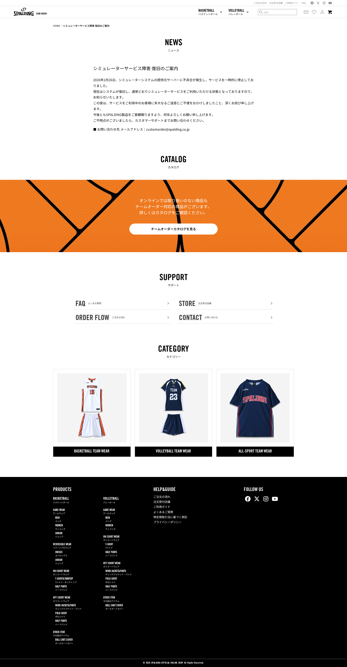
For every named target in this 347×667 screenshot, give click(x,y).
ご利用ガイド (161, 507)
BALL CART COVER (64, 641)
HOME (56, 25)
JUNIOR (59, 535)
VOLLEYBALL (111, 500)
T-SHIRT (109, 546)
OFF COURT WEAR (61, 599)
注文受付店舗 (161, 502)
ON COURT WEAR (61, 573)
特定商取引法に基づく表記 (170, 517)
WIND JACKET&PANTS (68, 607)
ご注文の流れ (161, 497)
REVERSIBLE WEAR (62, 546)
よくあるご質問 (163, 512)
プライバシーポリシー (167, 522)
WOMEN (60, 527)
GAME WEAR (59, 512)
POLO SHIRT (61, 615)
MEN (58, 520)
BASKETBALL (61, 500)
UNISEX (61, 554)
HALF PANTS (61, 588)
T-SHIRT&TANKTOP (66, 580)
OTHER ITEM (61, 634)
